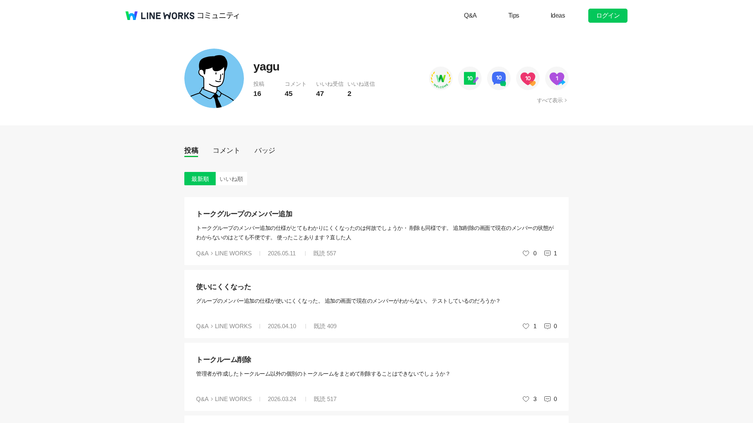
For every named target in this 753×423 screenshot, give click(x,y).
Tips (513, 15)
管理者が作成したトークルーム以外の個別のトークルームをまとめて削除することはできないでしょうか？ (323, 374)
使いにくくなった (223, 287)
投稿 (191, 150)
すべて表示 (549, 100)
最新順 (200, 178)
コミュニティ (218, 15)
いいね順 (231, 178)
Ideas (558, 15)
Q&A (470, 15)
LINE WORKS (233, 253)
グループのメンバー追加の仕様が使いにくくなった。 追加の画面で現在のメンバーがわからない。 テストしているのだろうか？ (348, 301)
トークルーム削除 (223, 359)
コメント (226, 150)
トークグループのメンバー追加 (244, 214)
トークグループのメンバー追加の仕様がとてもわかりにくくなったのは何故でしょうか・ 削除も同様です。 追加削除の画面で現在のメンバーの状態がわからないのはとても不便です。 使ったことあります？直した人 (375, 232)
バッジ (265, 150)
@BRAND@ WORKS (160, 15)
